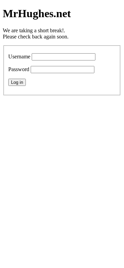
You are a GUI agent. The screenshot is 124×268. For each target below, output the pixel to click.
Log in (17, 82)
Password (18, 69)
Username (19, 56)
